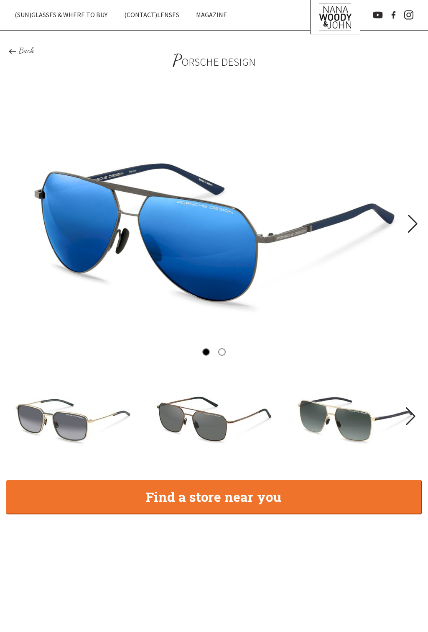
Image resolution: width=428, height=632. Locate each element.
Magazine (211, 14)
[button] (412, 223)
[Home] (335, 15)
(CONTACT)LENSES (151, 14)
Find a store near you (213, 496)
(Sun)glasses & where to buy (61, 14)
